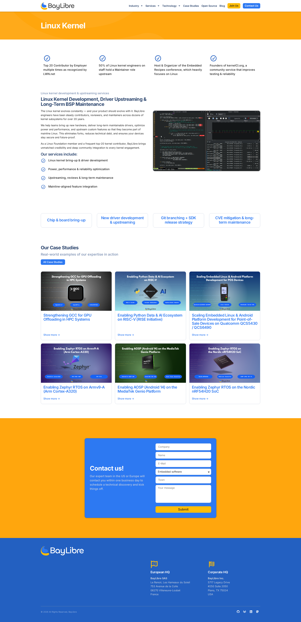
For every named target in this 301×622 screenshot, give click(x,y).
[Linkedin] (251, 611)
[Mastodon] (257, 611)
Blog (222, 5)
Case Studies (191, 5)
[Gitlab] (244, 611)
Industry (134, 5)
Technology (169, 5)
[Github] (238, 611)
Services (150, 5)
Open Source (209, 5)
